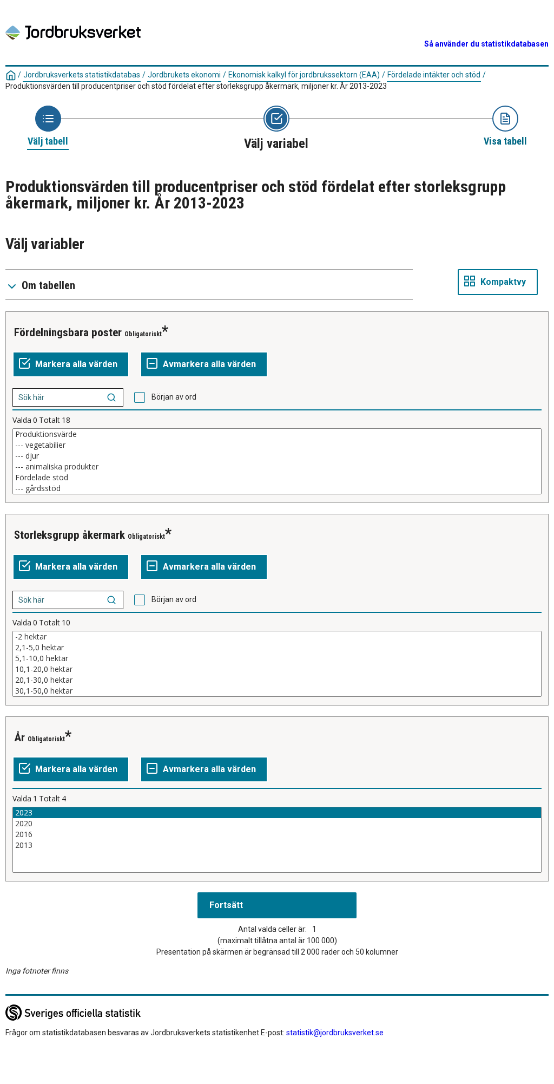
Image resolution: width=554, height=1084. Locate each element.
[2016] (277, 834)
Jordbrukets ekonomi (184, 74)
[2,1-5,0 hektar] (277, 647)
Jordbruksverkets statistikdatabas (81, 74)
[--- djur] (277, 455)
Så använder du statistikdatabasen (486, 44)
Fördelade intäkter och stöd (433, 74)
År (19, 737)
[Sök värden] (111, 397)
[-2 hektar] (277, 636)
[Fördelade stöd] (277, 477)
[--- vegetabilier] (277, 445)
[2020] (277, 823)
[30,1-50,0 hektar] (277, 690)
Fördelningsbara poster (68, 332)
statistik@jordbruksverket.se (335, 1032)
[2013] (277, 845)
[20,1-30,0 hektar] (277, 680)
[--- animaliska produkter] (277, 466)
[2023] (277, 812)
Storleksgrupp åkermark (69, 534)
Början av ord (173, 397)
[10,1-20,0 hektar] (277, 669)
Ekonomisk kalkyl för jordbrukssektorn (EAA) (304, 74)
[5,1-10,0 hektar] (277, 658)
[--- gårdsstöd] (277, 488)
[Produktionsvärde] (277, 434)
